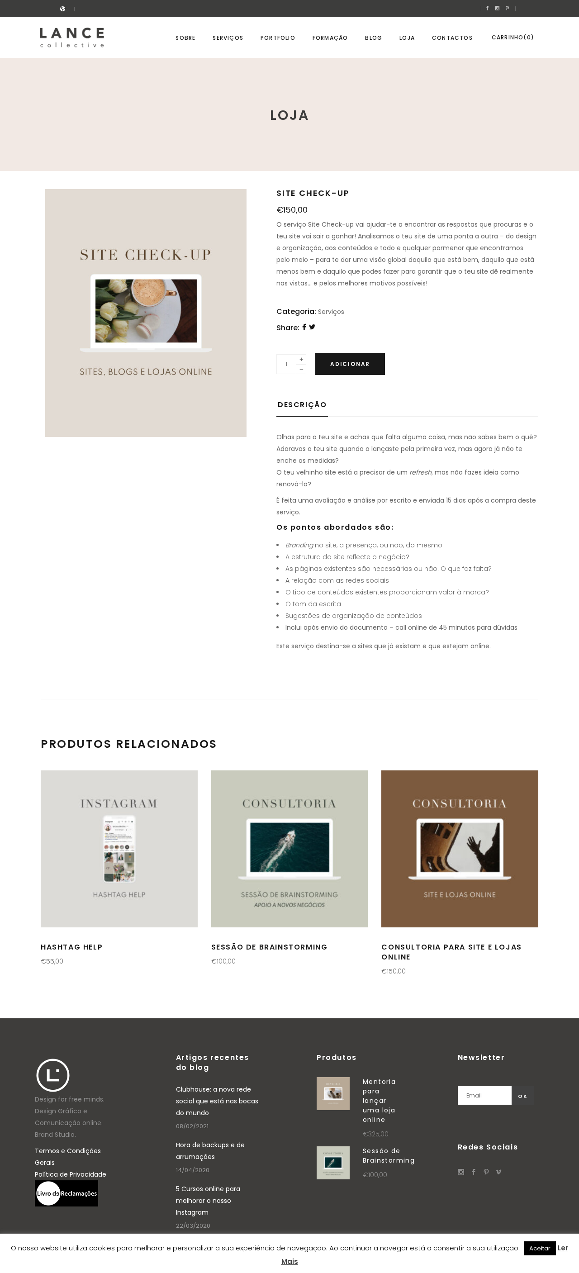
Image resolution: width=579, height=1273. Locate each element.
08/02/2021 (192, 1126)
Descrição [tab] (302, 404)
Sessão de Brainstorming (269, 947)
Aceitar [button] (540, 1248)
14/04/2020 (192, 1170)
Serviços (331, 311)
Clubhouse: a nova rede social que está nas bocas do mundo (217, 1101)
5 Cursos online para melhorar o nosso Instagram (208, 1200)
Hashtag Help (72, 947)
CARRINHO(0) (513, 37)
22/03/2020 (193, 1225)
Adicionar (350, 364)
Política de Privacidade (70, 1174)
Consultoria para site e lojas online (451, 952)
